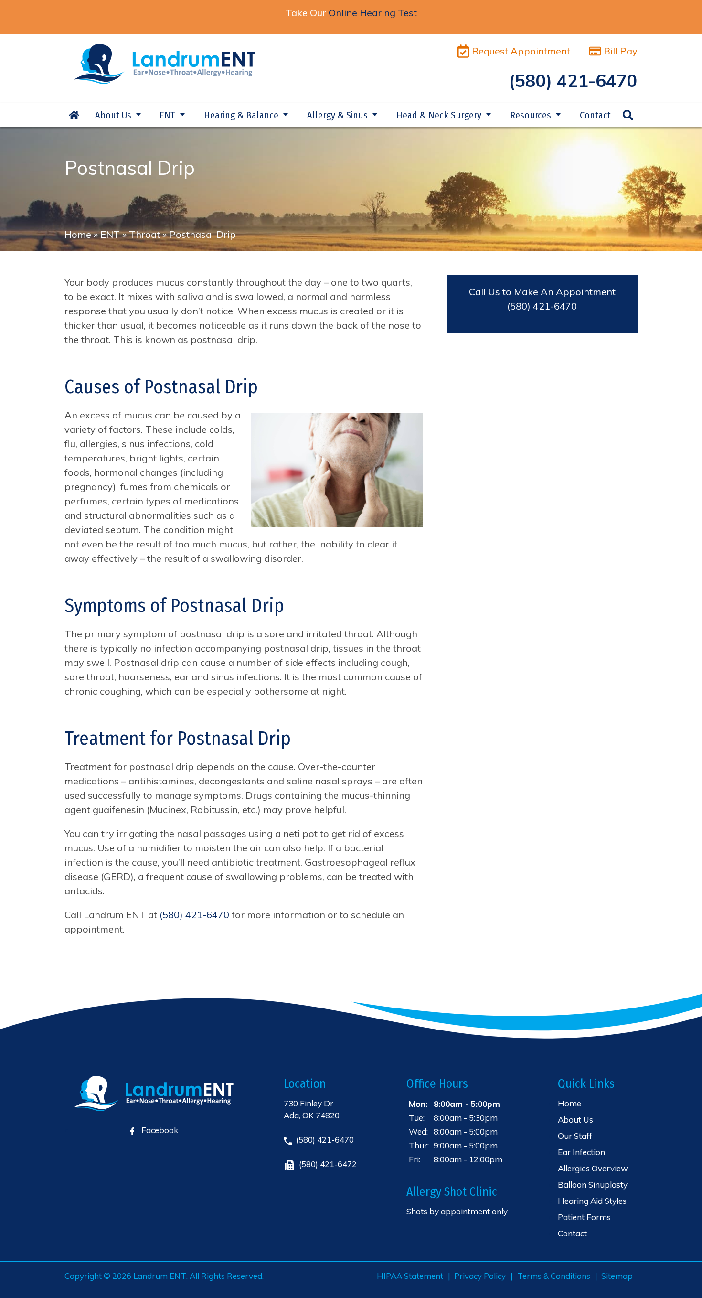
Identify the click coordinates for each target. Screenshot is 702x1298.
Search (628, 115)
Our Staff (575, 1136)
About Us (113, 115)
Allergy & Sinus (337, 115)
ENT (167, 115)
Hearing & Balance (241, 115)
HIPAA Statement (410, 1276)
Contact (595, 115)
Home (74, 115)
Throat (144, 234)
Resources (530, 115)
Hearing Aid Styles (592, 1201)
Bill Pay (621, 51)
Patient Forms (584, 1217)
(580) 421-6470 (542, 306)
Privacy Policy (480, 1276)
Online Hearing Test (373, 13)
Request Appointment (521, 51)
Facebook (158, 1130)
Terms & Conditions (553, 1276)
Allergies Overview (593, 1168)
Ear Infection (581, 1152)
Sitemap (617, 1276)
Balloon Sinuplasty (593, 1185)
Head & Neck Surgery (438, 115)
